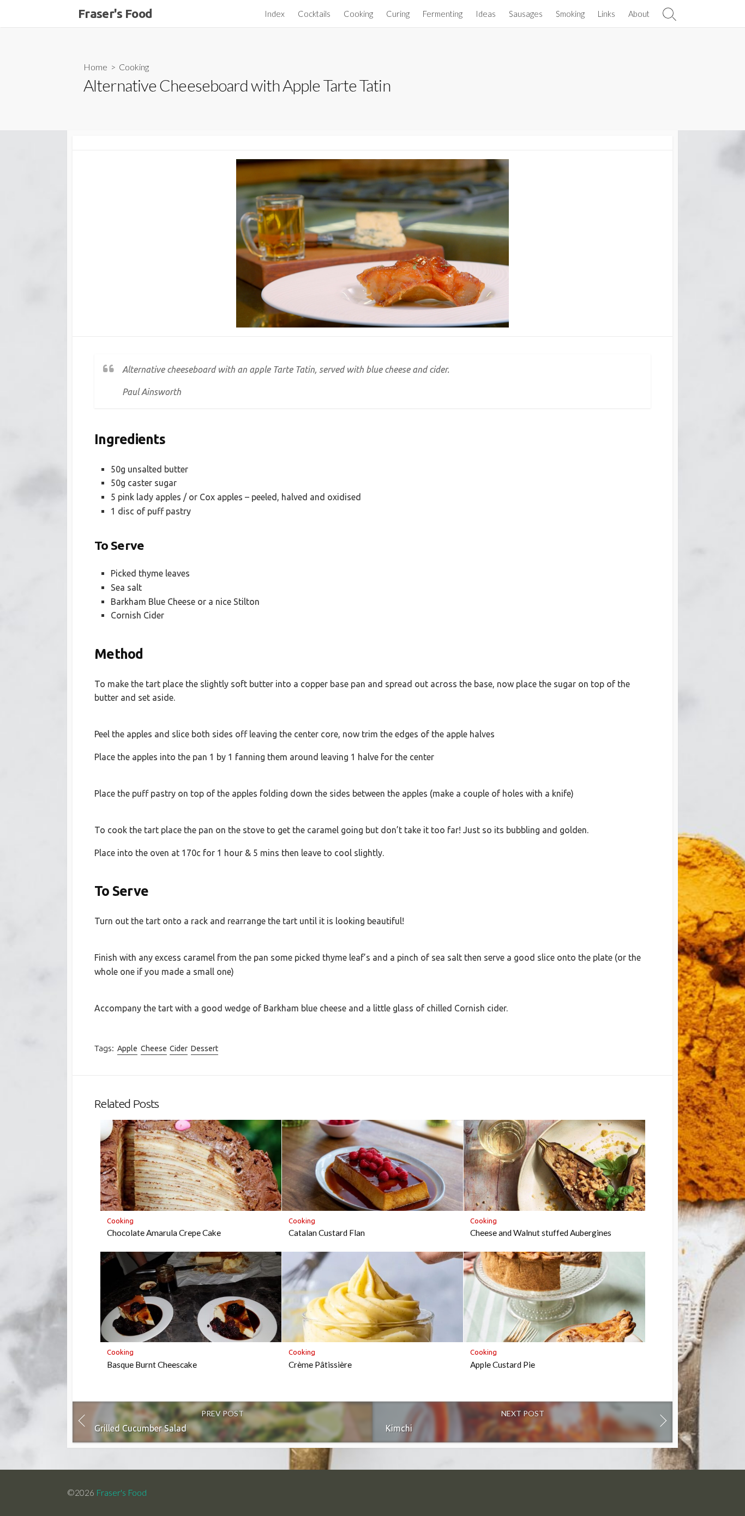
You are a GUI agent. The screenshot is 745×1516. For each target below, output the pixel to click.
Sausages (526, 14)
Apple (127, 1048)
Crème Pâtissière (320, 1364)
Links (606, 14)
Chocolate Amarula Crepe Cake (164, 1233)
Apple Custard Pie (502, 1364)
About (639, 14)
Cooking (358, 14)
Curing (398, 14)
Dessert (204, 1048)
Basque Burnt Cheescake (152, 1364)
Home (95, 67)
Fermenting (442, 14)
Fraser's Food (121, 1492)
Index (275, 14)
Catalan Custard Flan (327, 1233)
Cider (179, 1048)
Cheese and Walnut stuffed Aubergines (540, 1233)
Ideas (486, 14)
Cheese (154, 1048)
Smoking (570, 14)
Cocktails (314, 14)
